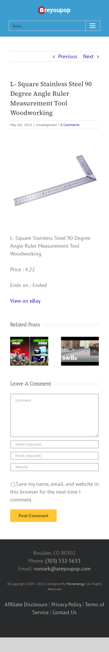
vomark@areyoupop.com (62, 568)
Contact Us (65, 612)
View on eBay (25, 300)
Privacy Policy (66, 604)
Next (88, 56)
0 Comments (69, 125)
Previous (67, 56)
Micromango (76, 584)
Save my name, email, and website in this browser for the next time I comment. (54, 492)
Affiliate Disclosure (26, 604)
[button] (14, 351)
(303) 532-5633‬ (63, 560)
